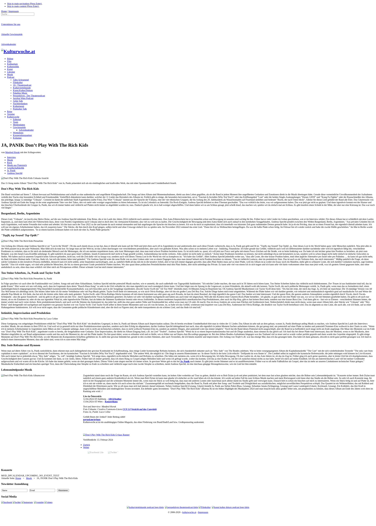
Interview (11, 157)
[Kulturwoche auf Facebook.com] (6, 502)
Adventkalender (8, 44)
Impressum (203, 512)
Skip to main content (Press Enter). (23, 6)
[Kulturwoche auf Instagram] (27, 502)
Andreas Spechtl (14, 173)
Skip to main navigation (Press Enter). (24, 3)
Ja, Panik (11, 170)
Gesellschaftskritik (15, 168)
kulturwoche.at (189, 512)
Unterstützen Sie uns (10, 24)
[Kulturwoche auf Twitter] (17, 502)
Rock (9, 162)
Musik (10, 160)
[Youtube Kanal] (48, 502)
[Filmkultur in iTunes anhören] (205, 507)
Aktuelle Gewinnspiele (11, 34)
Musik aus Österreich (17, 165)
